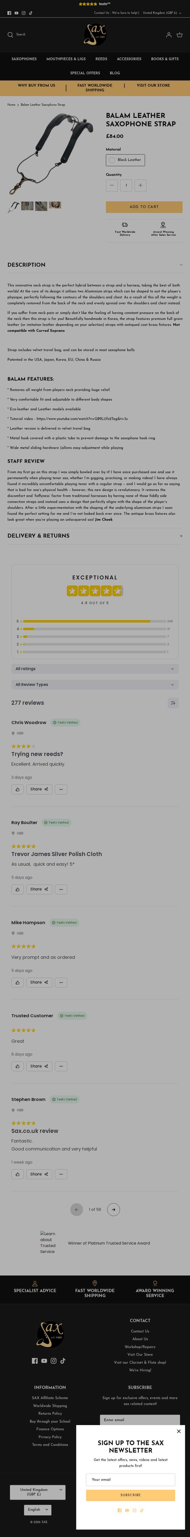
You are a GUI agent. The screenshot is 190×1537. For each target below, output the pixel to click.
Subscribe (130, 1495)
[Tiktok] (142, 1510)
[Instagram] (134, 1510)
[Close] (178, 1431)
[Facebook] (119, 1510)
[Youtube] (127, 1510)
